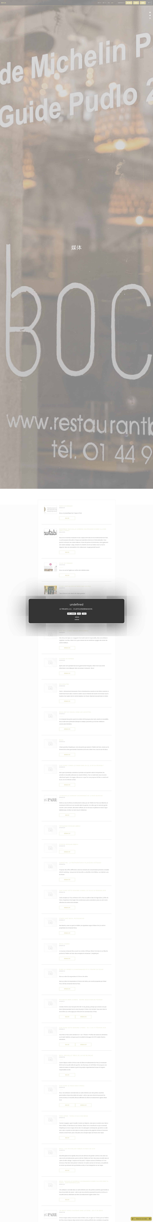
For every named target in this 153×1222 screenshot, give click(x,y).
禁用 (79, 613)
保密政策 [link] (77, 617)
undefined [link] (77, 619)
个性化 (84, 613)
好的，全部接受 (71, 613)
